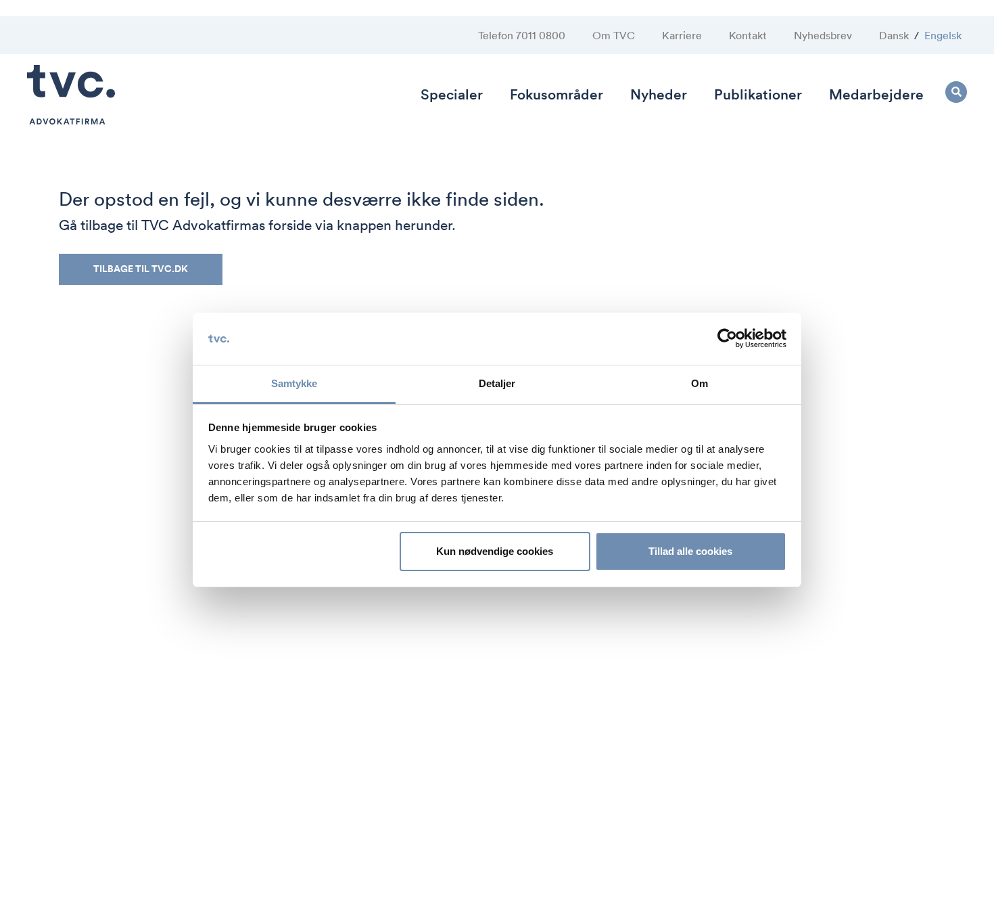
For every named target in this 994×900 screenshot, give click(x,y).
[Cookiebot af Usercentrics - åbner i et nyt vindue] (727, 339)
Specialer (452, 94)
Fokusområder (556, 94)
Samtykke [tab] (294, 383)
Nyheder (658, 94)
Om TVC (613, 35)
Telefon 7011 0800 (521, 35)
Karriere (682, 35)
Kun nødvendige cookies (494, 551)
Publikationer (758, 94)
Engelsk (943, 35)
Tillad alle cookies (690, 551)
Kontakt (748, 35)
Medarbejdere (876, 94)
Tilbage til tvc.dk (140, 268)
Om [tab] (699, 383)
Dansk (894, 35)
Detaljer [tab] (497, 383)
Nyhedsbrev (823, 35)
